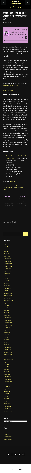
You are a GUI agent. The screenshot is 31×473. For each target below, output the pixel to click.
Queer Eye (22, 185)
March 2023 (7, 344)
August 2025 (7, 273)
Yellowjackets (7, 189)
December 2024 (8, 293)
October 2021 (7, 386)
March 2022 (7, 374)
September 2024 (8, 300)
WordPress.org (8, 439)
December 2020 (8, 411)
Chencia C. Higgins (14, 185)
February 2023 (7, 347)
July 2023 (6, 335)
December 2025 (8, 263)
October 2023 (7, 327)
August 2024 (7, 303)
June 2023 (6, 337)
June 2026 (6, 249)
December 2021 (8, 381)
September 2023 (8, 330)
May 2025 (6, 281)
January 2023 (7, 349)
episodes (13, 181)
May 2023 (6, 339)
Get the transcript (8, 90)
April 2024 (6, 312)
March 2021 (7, 403)
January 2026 (7, 261)
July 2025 (6, 276)
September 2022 (8, 359)
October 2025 (7, 268)
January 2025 (7, 290)
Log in (5, 432)
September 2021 (8, 389)
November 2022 (8, 354)
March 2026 (7, 256)
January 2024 (7, 320)
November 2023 (8, 325)
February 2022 (7, 376)
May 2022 (6, 369)
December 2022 (8, 352)
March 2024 (7, 315)
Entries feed (7, 434)
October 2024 (7, 298)
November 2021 (8, 384)
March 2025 (7, 285)
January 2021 (7, 408)
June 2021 (6, 396)
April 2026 (6, 254)
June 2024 (6, 308)
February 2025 (7, 288)
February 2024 (7, 317)
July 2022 (6, 364)
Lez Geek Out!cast (11, 158)
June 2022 (6, 367)
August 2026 (7, 244)
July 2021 (6, 394)
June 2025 (6, 278)
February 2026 (7, 258)
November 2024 (8, 295)
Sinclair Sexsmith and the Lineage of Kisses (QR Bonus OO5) (21, 202)
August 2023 (7, 332)
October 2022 (7, 357)
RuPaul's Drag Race (19, 187)
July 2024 (6, 305)
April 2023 (6, 342)
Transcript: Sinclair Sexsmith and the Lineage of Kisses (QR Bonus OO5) (10, 202)
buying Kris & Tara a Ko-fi (10, 85)
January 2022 (7, 379)
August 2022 (7, 362)
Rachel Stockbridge (8, 187)
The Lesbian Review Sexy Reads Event (17, 156)
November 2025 (8, 266)
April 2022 (6, 371)
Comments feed (8, 436)
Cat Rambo (5, 185)
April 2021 (6, 401)
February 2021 (7, 406)
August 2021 (7, 391)
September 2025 (8, 271)
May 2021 (6, 398)
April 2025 (6, 283)
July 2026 (6, 246)
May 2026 (6, 251)
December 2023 (8, 322)
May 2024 (6, 310)
